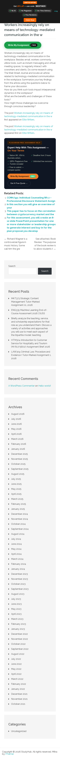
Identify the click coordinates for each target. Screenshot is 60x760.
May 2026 (16, 429)
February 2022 (18, 684)
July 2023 (16, 599)
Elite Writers (28, 119)
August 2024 (17, 534)
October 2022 (18, 644)
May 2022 (16, 669)
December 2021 (19, 694)
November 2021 (19, 699)
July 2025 (16, 479)
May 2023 (16, 609)
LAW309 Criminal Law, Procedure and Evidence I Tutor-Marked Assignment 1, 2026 (31, 355)
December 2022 (19, 634)
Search (11, 266)
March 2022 (17, 679)
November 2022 (19, 639)
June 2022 (16, 664)
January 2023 (18, 629)
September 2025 (19, 469)
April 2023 (16, 614)
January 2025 (18, 509)
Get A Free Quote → (19, 183)
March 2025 (17, 499)
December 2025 (19, 454)
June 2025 (16, 484)
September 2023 (19, 589)
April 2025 (16, 494)
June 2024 (16, 544)
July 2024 (16, 539)
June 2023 (16, 604)
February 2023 (18, 624)
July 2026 (16, 419)
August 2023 (17, 594)
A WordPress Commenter (21, 385)
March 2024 (17, 559)
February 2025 (18, 504)
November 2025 (19, 459)
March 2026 (17, 439)
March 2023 (17, 619)
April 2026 (16, 434)
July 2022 (16, 659)
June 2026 (16, 424)
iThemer (9, 754)
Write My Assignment (22, 176)
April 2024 (16, 554)
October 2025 (18, 464)
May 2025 (16, 489)
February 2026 (18, 444)
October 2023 (18, 584)
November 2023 (19, 579)
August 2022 (17, 654)
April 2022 (16, 674)
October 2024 (18, 524)
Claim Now (30, 20)
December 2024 (19, 514)
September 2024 (20, 529)
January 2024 (18, 569)
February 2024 (18, 564)
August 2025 (17, 474)
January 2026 (18, 449)
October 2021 (18, 704)
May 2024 (16, 549)
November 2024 (19, 519)
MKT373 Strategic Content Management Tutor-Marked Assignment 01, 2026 (25, 301)
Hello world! (44, 385)
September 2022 (19, 649)
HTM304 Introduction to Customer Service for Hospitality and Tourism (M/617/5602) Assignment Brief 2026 (30, 343)
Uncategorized (18, 731)
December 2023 (19, 574)
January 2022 (18, 689)
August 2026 (17, 414)
